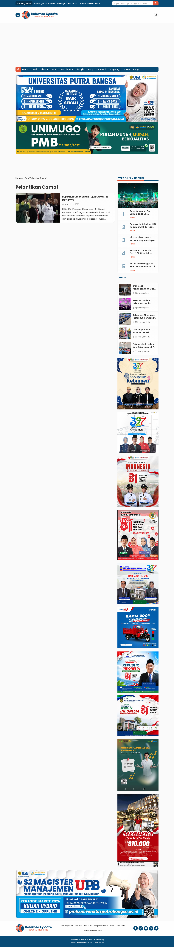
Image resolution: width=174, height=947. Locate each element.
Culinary (44, 69)
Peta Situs (121, 926)
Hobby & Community (97, 69)
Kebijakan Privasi (101, 926)
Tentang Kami (67, 926)
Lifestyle (80, 69)
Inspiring (114, 69)
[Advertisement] (87, 44)
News (25, 69)
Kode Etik (87, 926)
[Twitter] (151, 928)
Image (136, 69)
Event (53, 69)
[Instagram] (141, 928)
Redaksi (78, 926)
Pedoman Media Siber (93, 930)
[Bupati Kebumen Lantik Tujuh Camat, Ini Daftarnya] (38, 208)
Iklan (112, 926)
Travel (33, 69)
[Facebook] (135, 928)
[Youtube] (146, 928)
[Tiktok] (156, 928)
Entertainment (66, 69)
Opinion (126, 69)
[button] (156, 3)
